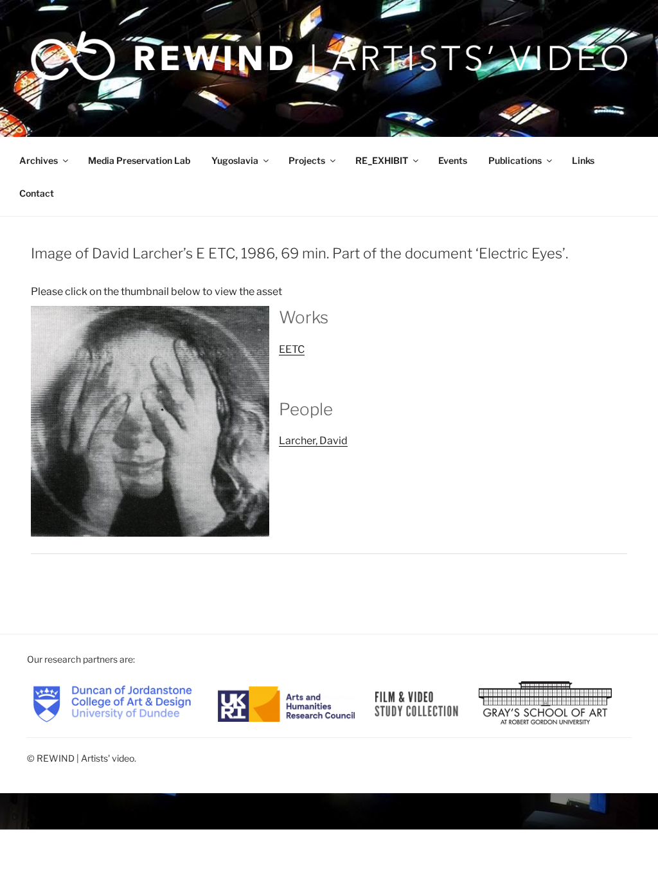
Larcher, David (313, 441)
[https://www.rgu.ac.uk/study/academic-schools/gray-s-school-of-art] (545, 702)
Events (452, 160)
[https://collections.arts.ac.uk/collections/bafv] (416, 702)
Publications (515, 160)
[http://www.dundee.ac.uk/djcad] (112, 702)
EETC (292, 349)
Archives (38, 160)
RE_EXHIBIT (381, 160)
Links (583, 160)
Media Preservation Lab (139, 160)
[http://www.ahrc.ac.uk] (286, 702)
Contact (36, 193)
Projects (307, 160)
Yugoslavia (234, 160)
